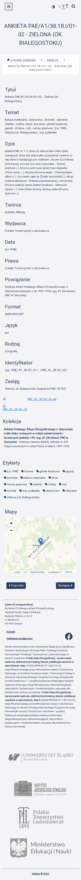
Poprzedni (17, 585)
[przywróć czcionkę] (63, 7)
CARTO (68, 571)
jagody (70, 471)
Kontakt (10, 631)
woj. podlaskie (31, 490)
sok (64, 484)
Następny (64, 585)
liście (55, 477)
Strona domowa (23, 59)
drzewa (28, 471)
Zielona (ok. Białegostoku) (23, 497)
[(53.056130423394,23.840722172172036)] (40, 541)
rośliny (52, 484)
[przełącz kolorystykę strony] (53, 7)
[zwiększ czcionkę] (67, 7)
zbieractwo (53, 490)
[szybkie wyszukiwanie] (74, 7)
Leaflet (17, 571)
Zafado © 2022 (40, 873)
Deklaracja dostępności (19, 638)
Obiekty (53, 59)
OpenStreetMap (37, 571)
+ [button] (11, 523)
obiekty (37, 484)
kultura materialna (35, 477)
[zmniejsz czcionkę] (60, 7)
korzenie (12, 477)
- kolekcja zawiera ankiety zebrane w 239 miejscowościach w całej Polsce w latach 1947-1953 (38, 438)
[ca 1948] (12, 471)
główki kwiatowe (49, 471)
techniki (11, 490)
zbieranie (71, 490)
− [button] (11, 530)
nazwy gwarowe (17, 484)
